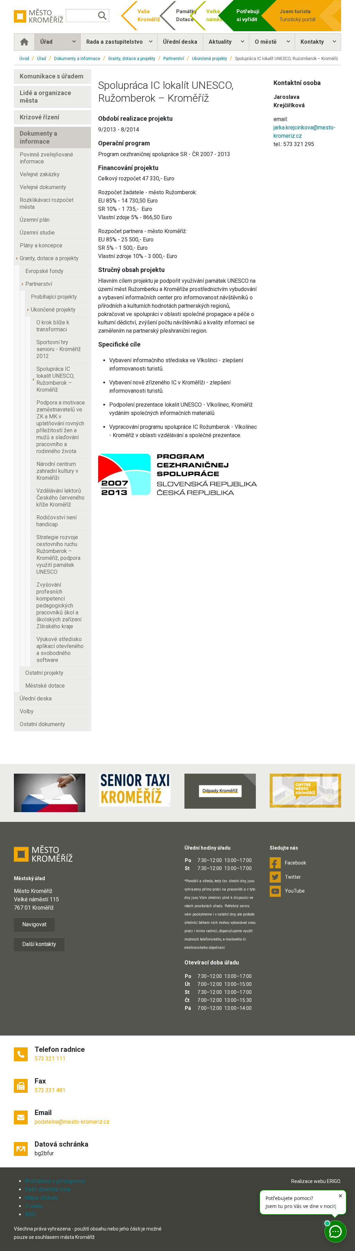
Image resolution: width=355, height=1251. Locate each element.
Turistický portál (297, 15)
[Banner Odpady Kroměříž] (220, 791)
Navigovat (34, 924)
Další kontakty (39, 944)
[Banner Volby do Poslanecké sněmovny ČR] (49, 793)
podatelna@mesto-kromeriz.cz (72, 1121)
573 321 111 (50, 1058)
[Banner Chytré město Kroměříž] (305, 790)
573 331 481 (50, 1090)
